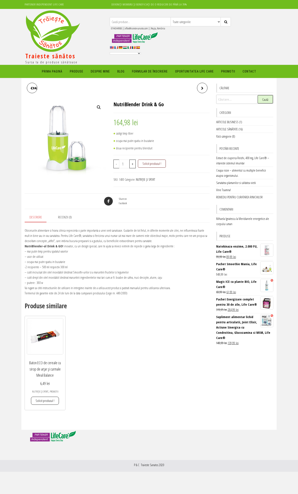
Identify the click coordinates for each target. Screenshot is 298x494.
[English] (112, 47)
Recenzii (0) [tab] (65, 217)
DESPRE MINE (100, 71)
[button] (99, 107)
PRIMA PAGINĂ (52, 71)
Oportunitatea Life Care (194, 71)
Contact (249, 71)
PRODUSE (76, 71)
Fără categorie (223, 136)
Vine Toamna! (223, 190)
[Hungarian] (125, 47)
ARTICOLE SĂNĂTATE (227, 129)
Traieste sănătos (50, 56)
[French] (116, 47)
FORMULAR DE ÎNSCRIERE (150, 71)
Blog (121, 71)
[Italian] (129, 47)
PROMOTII (228, 71)
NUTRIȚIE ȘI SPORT (145, 179)
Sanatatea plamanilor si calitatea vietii (236, 182)
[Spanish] (138, 47)
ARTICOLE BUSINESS (227, 122)
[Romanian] (133, 47)
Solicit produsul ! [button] (45, 400)
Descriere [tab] (35, 217)
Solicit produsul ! (151, 163)
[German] (120, 47)
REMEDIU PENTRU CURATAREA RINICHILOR (239, 197)
